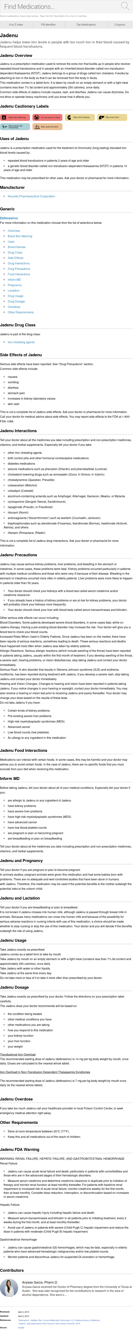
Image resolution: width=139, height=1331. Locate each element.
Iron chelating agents (21, 342)
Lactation (14, 290)
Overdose (14, 307)
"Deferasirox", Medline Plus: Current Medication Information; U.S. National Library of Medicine (59, 1320)
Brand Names (17, 247)
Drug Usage (15, 296)
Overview (14, 231)
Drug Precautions (19, 269)
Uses (11, 241)
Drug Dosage (16, 301)
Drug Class (15, 252)
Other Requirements (21, 312)
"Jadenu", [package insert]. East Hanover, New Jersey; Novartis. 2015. (49, 1323)
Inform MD (14, 279)
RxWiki (21, 1327)
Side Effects (15, 258)
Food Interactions (19, 274)
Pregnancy (15, 285)
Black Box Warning (20, 236)
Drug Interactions (19, 263)
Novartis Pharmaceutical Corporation (31, 196)
